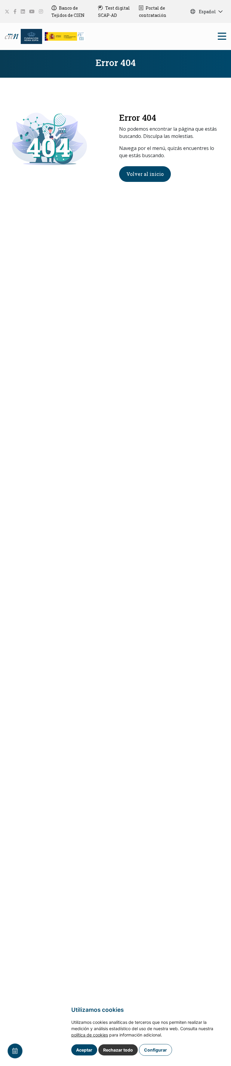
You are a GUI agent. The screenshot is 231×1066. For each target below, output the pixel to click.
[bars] (222, 38)
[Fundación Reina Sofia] (31, 36)
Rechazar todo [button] (118, 1049)
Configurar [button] (155, 1049)
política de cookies (89, 1034)
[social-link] (7, 11)
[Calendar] (15, 1050)
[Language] (12, 36)
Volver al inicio (145, 174)
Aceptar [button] (84, 1049)
